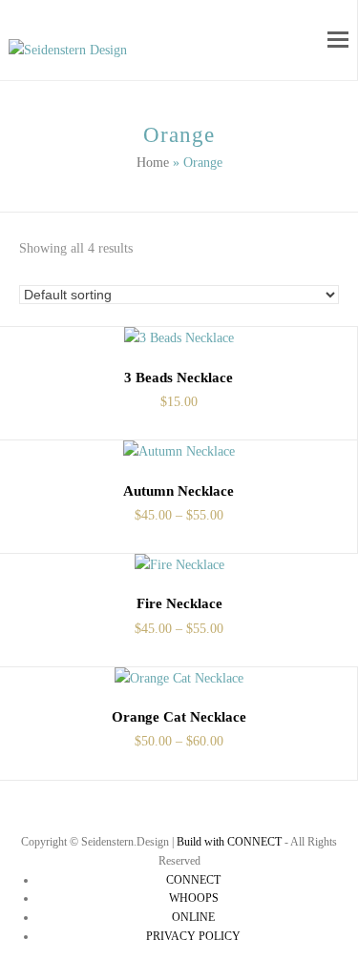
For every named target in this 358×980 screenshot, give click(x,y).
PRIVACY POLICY (193, 936)
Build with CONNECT (229, 841)
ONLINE (193, 917)
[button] (337, 40)
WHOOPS (194, 898)
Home (153, 162)
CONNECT (193, 880)
